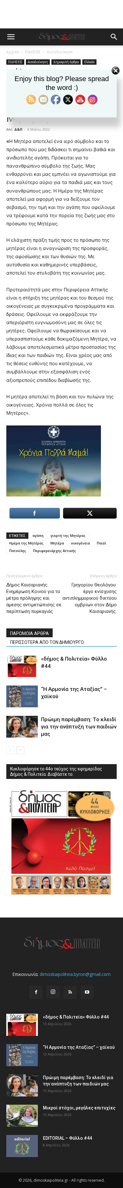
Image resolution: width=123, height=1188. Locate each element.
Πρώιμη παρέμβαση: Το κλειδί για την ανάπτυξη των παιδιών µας (78, 726)
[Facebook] (36, 992)
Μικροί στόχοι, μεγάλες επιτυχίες (79, 1107)
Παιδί (101, 543)
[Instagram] (53, 992)
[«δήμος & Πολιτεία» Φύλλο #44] (22, 666)
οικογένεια (80, 543)
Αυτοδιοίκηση (60, 52)
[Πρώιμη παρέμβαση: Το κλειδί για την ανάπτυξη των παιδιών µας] (22, 727)
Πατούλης (17, 550)
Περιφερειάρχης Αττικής (54, 550)
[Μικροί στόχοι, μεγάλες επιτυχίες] (22, 1116)
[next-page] (20, 750)
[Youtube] (87, 992)
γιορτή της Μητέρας (67, 535)
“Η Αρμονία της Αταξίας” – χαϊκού (79, 1047)
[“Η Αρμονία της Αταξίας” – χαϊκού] (22, 696)
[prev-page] (10, 750)
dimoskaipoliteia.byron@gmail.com (75, 974)
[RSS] (70, 992)
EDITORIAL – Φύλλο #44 (67, 1138)
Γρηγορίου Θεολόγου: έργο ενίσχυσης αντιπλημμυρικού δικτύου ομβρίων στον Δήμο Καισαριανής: (89, 598)
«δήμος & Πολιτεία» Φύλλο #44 (76, 1016)
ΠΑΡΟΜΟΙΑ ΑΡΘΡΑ (29, 633)
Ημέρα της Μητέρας (26, 543)
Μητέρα (57, 543)
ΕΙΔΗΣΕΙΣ (33, 52)
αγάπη (38, 535)
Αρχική (12, 52)
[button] (11, 36)
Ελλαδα (89, 62)
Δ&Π (18, 129)
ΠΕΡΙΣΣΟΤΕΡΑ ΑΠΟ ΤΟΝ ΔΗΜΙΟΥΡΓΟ (47, 642)
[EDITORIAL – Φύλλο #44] (22, 1146)
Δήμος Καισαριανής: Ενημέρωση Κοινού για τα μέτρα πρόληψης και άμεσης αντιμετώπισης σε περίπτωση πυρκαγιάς (34, 598)
